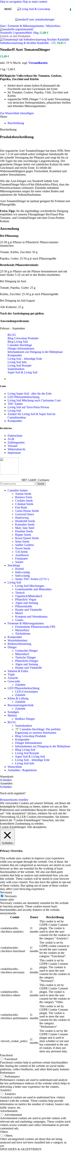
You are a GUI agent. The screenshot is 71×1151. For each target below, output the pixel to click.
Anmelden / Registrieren (22, 770)
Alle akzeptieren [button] (36, 827)
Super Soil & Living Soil (22, 372)
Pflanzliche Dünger (26, 660)
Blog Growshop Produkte (23, 338)
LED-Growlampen (26, 691)
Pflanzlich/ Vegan (25, 599)
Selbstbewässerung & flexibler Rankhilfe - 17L (28, 43)
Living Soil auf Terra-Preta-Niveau (28, 407)
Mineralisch (22, 654)
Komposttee (15, 355)
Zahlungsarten (16, 442)
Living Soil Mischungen (29, 585)
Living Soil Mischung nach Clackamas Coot (34, 400)
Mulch (19, 613)
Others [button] (4, 1131)
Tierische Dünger (25, 657)
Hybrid (19, 568)
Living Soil (14, 410)
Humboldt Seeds (25, 521)
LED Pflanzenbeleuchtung (23, 397)
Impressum (14, 452)
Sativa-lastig (22, 575)
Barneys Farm (23, 497)
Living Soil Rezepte (19, 365)
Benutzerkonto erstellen (14, 799)
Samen (19, 562)
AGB (11, 439)
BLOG (12, 334)
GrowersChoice (24, 514)
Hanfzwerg (22, 517)
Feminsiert (21, 558)
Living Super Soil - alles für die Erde (29, 393)
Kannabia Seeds (24, 524)
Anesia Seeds (23, 493)
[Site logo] (33, 9)
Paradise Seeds (24, 531)
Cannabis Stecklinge (20, 345)
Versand (12, 445)
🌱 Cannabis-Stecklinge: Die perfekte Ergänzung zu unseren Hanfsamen (38, 731)
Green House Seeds (27, 510)
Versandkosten (38, 62)
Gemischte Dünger (26, 650)
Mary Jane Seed (24, 527)
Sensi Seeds (22, 541)
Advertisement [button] (8, 1111)
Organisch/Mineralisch (28, 596)
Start (3, 25)
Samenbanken (16, 369)
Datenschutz (15, 435)
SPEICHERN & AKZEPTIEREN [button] (20, 1149)
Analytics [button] (5, 1090)
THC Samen (15, 403)
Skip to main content (35, 1)
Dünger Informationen (21, 348)
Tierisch (20, 592)
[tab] (16, 123)
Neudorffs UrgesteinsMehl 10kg (19, 32)
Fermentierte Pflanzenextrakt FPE (35, 626)
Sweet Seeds (22, 548)
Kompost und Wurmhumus (31, 616)
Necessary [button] (6, 892)
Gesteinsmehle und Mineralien (33, 589)
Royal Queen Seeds (27, 538)
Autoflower (22, 555)
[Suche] (54, 9)
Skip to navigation (11, 1)
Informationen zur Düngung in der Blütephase (35, 351)
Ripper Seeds (23, 534)
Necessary (11, 896)
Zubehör (20, 684)
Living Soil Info (17, 362)
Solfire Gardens (24, 545)
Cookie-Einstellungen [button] (13, 827)
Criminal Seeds (24, 504)
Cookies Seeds (24, 500)
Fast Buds (21, 507)
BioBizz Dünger (25, 718)
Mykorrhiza (53, 25)
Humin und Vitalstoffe (28, 609)
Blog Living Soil (18, 341)
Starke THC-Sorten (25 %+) (32, 579)
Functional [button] (6, 1055)
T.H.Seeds (21, 551)
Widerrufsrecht (16, 449)
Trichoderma (22, 633)
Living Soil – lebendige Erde (25, 358)
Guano (19, 620)
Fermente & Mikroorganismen (26, 25)
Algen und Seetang (26, 602)
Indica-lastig (22, 572)
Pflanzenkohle (23, 606)
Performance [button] (7, 1072)
